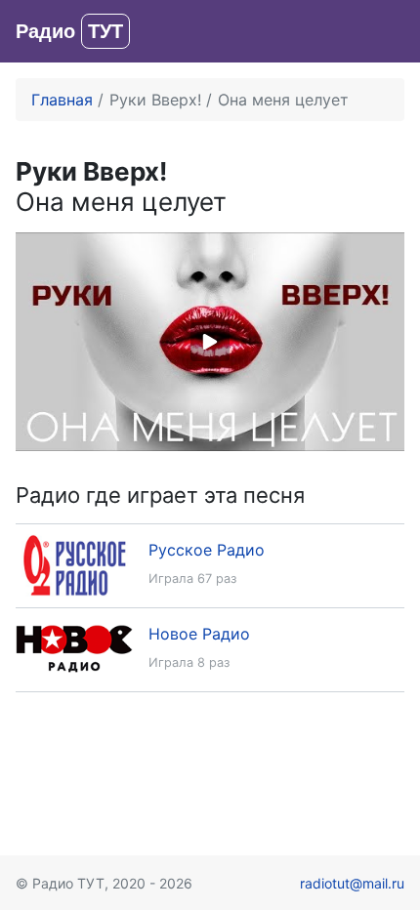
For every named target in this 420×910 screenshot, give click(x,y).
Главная (62, 99)
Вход (385, 31)
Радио (69, 31)
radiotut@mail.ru (352, 883)
